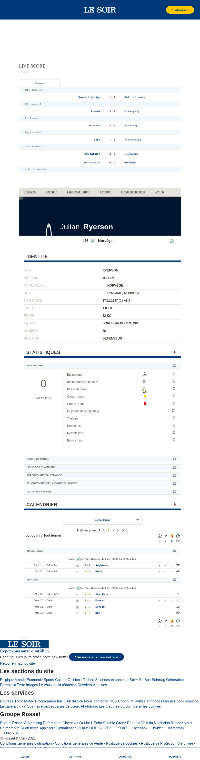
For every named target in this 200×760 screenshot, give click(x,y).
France (99, 600)
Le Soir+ (131, 680)
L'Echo (96, 723)
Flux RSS (11, 733)
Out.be (84, 723)
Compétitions (102, 520)
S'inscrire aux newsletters (96, 657)
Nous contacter (96, 701)
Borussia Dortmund (120, 323)
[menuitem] (25, 754)
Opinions (75, 680)
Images (32, 685)
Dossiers (85, 685)
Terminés (39, 83)
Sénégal (100, 606)
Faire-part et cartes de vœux (57, 706)
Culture (61, 680)
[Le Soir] (100, 10)
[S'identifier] (162, 10)
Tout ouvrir (32, 535)
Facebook (139, 728)
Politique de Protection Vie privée (167, 743)
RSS (113, 701)
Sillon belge (29, 728)
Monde (20, 680)
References (52, 723)
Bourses (6, 701)
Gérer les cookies (147, 706)
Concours (126, 701)
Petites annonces (148, 701)
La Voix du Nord (149, 723)
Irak (97, 612)
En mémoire (10, 728)
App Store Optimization (58, 728)
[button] (12, 10)
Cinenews (70, 723)
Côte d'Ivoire (102, 594)
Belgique (7, 680)
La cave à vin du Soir (16, 706)
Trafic (18, 701)
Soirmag (158, 680)
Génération (175, 680)
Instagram (175, 728)
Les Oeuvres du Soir (115, 706)
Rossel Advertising (27, 723)
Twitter (157, 728)
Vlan (166, 723)
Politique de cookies (122, 743)
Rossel (5, 723)
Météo (29, 701)
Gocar (168, 701)
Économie (35, 680)
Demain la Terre (12, 685)
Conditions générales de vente (79, 743)
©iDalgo (23, 637)
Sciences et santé (109, 680)
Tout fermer (52, 535)
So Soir (145, 680)
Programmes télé (49, 701)
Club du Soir (73, 701)
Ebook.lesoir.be (186, 701)
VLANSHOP (87, 728)
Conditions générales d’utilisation (26, 743)
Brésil (98, 571)
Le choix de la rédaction (58, 685)
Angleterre (101, 565)
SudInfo (109, 723)
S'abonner (180, 10)
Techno (88, 680)
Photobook (89, 706)
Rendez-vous (181, 723)
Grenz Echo (125, 723)
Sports (49, 680)
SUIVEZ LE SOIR (112, 728)
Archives (100, 685)
